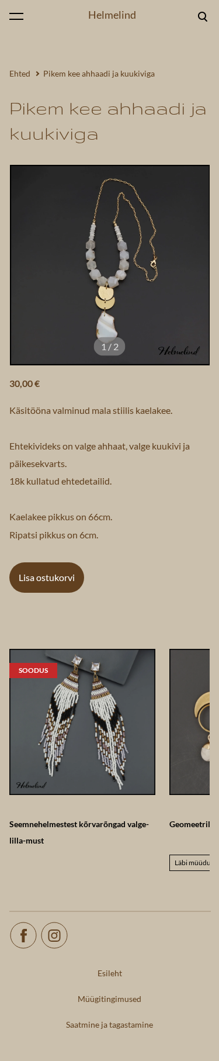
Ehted (19, 73)
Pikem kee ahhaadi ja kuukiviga (99, 73)
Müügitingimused (109, 999)
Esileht (110, 973)
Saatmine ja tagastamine (109, 1024)
